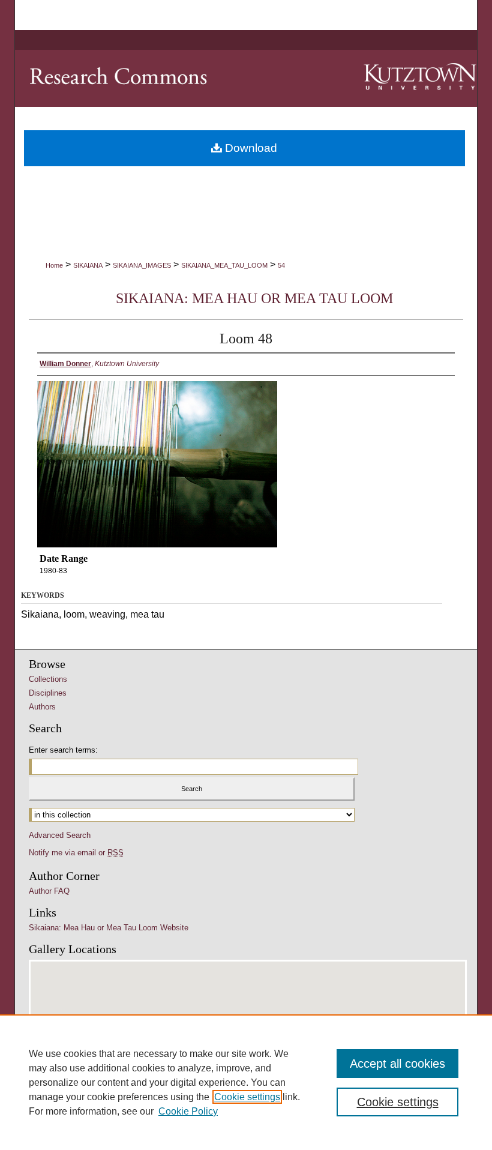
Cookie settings (247, 1097)
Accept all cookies (397, 1063)
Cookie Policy (188, 1111)
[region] (246, 1082)
